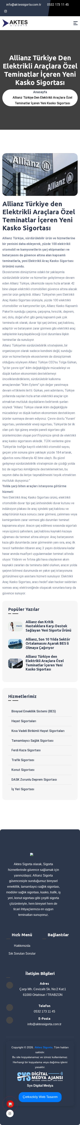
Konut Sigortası (22, 770)
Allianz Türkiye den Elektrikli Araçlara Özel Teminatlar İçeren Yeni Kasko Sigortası (45, 662)
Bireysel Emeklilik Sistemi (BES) (33, 711)
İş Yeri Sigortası (22, 789)
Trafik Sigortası (22, 760)
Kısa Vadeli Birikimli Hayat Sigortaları (37, 731)
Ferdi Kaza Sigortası (26, 750)
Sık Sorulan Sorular (22, 953)
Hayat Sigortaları (23, 721)
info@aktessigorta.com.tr (23, 4)
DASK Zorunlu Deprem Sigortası (34, 779)
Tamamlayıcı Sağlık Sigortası (32, 740)
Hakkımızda (21, 945)
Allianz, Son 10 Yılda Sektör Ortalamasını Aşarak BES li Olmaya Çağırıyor (48, 643)
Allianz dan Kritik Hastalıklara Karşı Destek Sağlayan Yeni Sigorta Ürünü (48, 626)
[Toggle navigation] (75, 23)
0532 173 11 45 (57, 4)
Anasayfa (40, 92)
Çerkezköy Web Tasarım (40, 1097)
